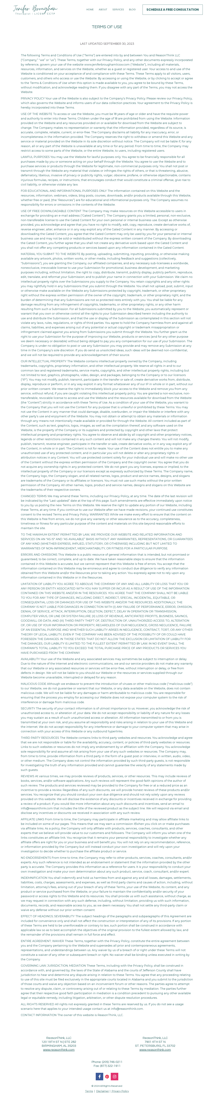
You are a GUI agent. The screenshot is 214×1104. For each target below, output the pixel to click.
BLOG (132, 9)
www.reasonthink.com (59, 1049)
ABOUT (103, 9)
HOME (90, 9)
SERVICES (118, 9)
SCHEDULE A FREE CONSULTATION (172, 9)
